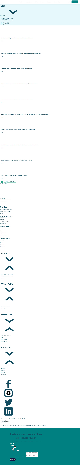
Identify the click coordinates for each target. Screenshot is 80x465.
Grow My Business (5, 23)
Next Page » (12, 181)
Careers (1, 242)
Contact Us (2, 246)
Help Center (2, 233)
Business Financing (5, 19)
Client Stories (3, 223)
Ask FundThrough (5, 22)
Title (11, 445)
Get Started (75, 1)
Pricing (36, 1)
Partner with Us (57, 1)
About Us (2, 240)
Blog (1, 231)
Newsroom (2, 244)
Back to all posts (3, 183)
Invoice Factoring (4, 16)
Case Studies (3, 24)
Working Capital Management (7, 20)
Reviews (2, 219)
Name (11, 443)
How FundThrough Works (6, 209)
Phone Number (13, 450)
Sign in (68, 1)
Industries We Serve (4, 221)
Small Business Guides (5, 229)
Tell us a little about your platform (18, 457)
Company (12, 447)
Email (11, 448)
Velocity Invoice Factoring (5, 211)
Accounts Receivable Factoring (7, 18)
